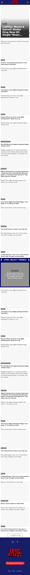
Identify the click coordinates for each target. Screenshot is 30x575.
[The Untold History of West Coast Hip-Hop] (15, 217)
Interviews (4, 500)
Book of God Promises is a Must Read (12, 503)
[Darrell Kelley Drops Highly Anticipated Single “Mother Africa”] (15, 132)
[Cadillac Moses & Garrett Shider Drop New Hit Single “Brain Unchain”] (15, 22)
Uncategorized (5, 141)
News (2, 60)
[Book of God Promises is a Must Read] (15, 491)
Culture (3, 168)
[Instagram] (13, 542)
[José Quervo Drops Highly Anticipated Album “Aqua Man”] (15, 78)
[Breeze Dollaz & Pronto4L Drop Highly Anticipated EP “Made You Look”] (15, 105)
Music (3, 87)
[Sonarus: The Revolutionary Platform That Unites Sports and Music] (15, 50)
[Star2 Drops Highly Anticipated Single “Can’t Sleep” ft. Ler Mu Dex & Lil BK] (15, 190)
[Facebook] (17, 542)
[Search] (27, 2)
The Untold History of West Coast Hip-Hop (14, 229)
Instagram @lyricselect (15, 563)
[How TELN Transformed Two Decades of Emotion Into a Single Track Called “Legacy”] (15, 517)
